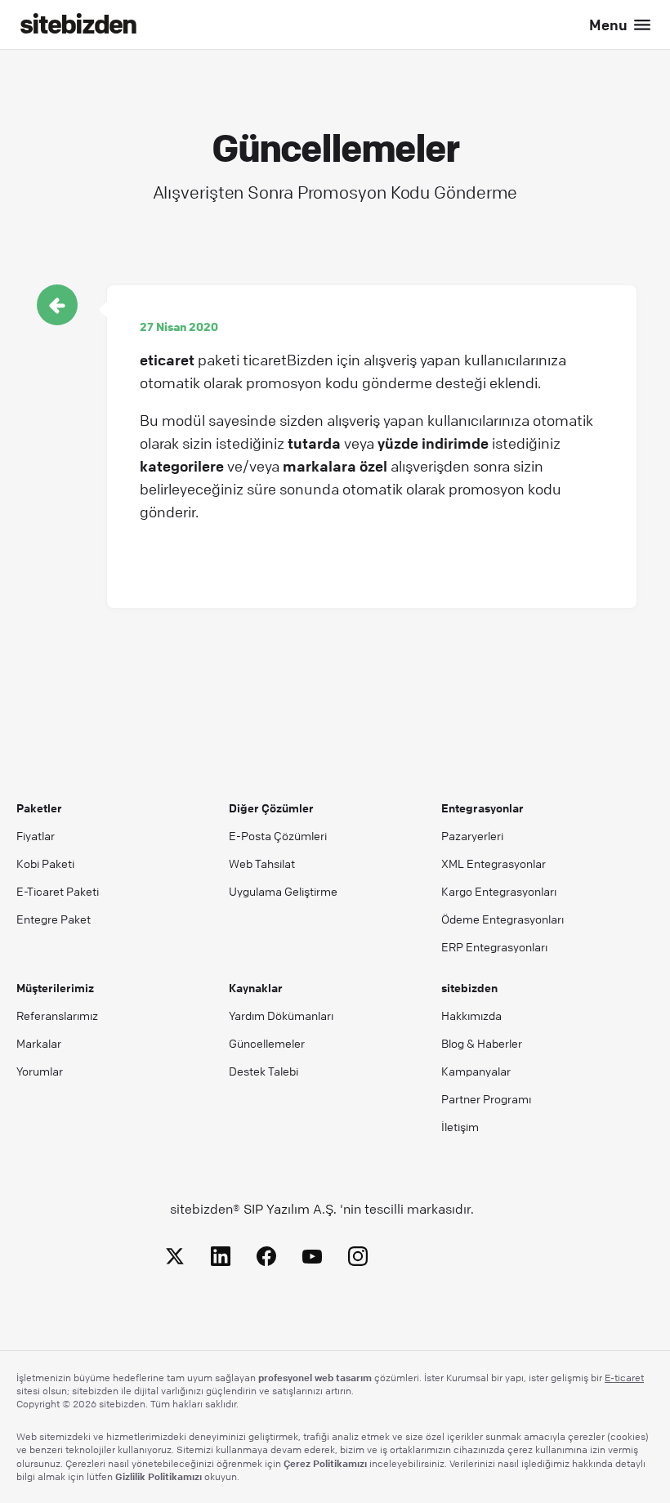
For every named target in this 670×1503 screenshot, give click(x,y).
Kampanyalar (476, 1070)
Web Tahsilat (262, 863)
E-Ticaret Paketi (57, 890)
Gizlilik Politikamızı (158, 1476)
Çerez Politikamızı (325, 1462)
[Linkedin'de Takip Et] (220, 1259)
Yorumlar (39, 1070)
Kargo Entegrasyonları (498, 890)
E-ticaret (624, 1377)
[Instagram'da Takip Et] (358, 1259)
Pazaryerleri (472, 835)
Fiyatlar (35, 835)
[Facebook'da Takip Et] (266, 1259)
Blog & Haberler (481, 1043)
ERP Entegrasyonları (494, 946)
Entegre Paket (53, 918)
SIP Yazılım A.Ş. (290, 1209)
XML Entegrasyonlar (493, 863)
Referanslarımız (57, 1015)
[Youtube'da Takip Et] (312, 1259)
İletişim (460, 1126)
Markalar (38, 1043)
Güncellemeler (267, 1043)
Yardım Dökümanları (281, 1015)
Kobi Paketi (45, 863)
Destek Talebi (263, 1070)
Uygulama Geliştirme (283, 890)
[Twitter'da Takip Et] (175, 1259)
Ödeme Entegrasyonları (502, 918)
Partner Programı (486, 1098)
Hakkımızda (471, 1015)
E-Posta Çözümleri (278, 835)
